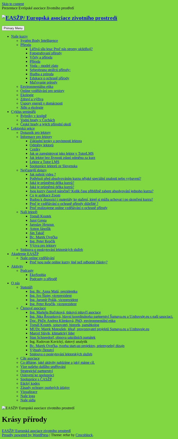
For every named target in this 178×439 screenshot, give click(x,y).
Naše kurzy (19, 36)
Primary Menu (13, 28)
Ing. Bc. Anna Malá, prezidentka (53, 291)
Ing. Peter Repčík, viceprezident (53, 304)
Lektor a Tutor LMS (44, 162)
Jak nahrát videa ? (43, 174)
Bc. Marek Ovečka (43, 237)
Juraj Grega (38, 220)
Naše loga (27, 396)
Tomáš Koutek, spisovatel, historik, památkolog (64, 325)
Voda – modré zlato (44, 66)
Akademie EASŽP (25, 254)
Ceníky (35, 149)
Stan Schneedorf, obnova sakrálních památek (62, 337)
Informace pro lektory (36, 137)
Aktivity (17, 266)
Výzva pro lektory (43, 245)
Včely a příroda (41, 57)
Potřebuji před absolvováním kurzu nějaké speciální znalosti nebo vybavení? (85, 178)
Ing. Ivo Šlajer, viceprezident (51, 296)
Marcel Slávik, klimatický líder (52, 333)
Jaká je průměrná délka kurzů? (52, 183)
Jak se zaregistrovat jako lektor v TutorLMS (62, 153)
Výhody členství (42, 350)
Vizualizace (28, 392)
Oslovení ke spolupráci (37, 375)
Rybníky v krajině (33, 116)
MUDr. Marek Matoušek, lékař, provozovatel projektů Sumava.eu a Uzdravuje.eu (89, 329)
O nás (15, 283)
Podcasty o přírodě (43, 279)
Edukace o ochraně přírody (49, 78)
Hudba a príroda (42, 74)
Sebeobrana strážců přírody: (50, 70)
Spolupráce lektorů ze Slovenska (53, 166)
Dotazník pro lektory (35, 132)
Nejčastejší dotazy (33, 170)
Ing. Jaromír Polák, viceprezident (54, 300)
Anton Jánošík (40, 229)
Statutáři (26, 287)
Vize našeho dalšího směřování (43, 367)
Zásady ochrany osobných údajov (45, 388)
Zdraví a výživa (31, 99)
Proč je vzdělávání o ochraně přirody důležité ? (64, 204)
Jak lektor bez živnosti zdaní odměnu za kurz (62, 158)
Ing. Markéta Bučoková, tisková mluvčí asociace (65, 312)
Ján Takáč (37, 233)
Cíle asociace (30, 358)
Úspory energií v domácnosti (41, 103)
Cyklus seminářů (23, 112)
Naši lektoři (28, 212)
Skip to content (13, 4)
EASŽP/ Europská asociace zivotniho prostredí (36, 431)
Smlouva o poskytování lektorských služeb (51, 250)
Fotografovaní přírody (46, 53)
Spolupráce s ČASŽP (36, 379)
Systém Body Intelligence (39, 41)
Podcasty (27, 270)
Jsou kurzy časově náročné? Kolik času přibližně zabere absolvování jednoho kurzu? (91, 191)
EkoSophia (38, 275)
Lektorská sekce (23, 128)
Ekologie (27, 95)
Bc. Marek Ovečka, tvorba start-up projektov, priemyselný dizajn (77, 346)
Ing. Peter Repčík (42, 241)
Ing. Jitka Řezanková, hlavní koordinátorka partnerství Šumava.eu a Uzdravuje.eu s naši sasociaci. (101, 316)
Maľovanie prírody (43, 82)
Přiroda (25, 45)
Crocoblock (84, 435)
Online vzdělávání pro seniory (42, 91)
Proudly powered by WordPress (25, 435)
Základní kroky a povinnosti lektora (56, 141)
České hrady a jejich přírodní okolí (45, 124)
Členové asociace (33, 308)
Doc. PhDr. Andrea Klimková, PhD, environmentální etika (72, 321)
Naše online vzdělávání (37, 258)
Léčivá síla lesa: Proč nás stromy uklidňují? (61, 49)
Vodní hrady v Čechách (37, 120)
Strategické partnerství (36, 371)
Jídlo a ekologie (31, 107)
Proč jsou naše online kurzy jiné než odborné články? (69, 262)
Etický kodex (30, 383)
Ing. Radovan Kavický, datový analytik (58, 342)
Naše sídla (27, 400)
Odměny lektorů (42, 145)
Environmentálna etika (36, 86)
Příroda (35, 61)
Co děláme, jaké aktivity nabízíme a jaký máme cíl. (57, 362)
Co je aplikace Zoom (45, 195)
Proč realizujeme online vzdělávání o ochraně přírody (69, 208)
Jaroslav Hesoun (42, 224)
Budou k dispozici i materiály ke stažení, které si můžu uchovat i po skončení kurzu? (91, 199)
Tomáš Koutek (40, 216)
